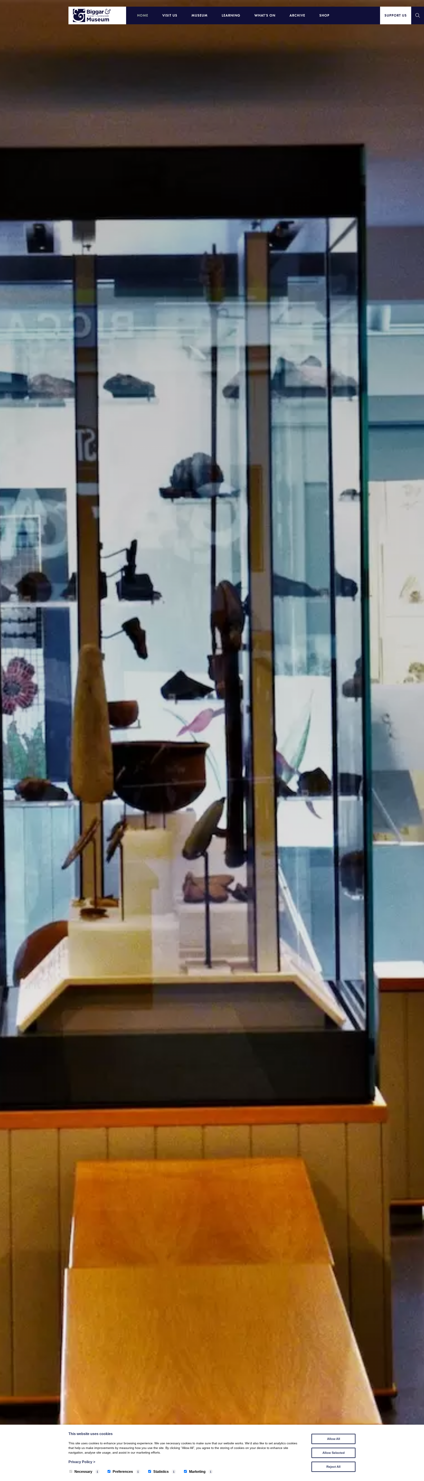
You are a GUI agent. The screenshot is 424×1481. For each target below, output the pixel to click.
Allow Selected (333, 1452)
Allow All (333, 1439)
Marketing (197, 1471)
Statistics (161, 1471)
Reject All (333, 1466)
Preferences (123, 1471)
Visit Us (169, 15)
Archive (297, 15)
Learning (231, 15)
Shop (324, 15)
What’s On (264, 15)
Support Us (395, 15)
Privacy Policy (81, 1462)
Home (142, 15)
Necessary (83, 1471)
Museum (199, 15)
